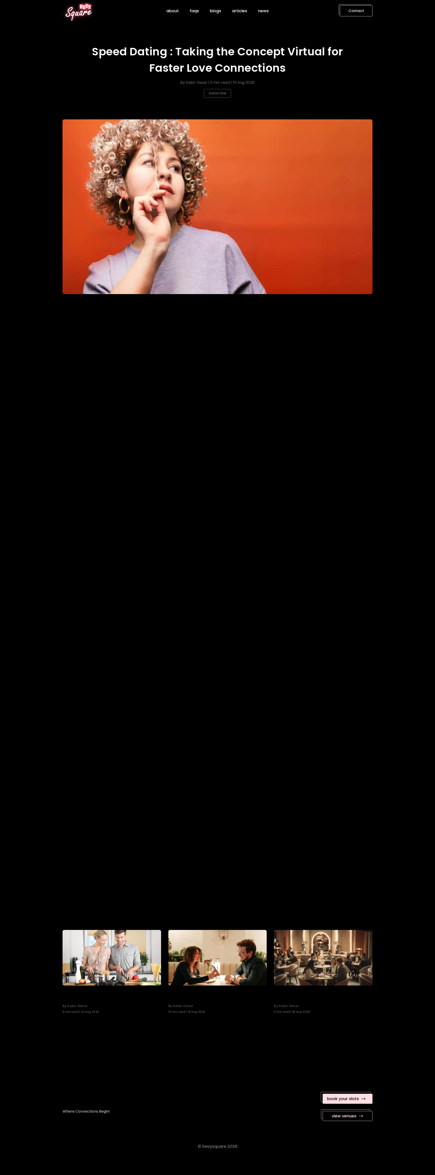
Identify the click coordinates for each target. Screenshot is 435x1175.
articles (239, 11)
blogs (215, 11)
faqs (194, 11)
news (263, 11)
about (172, 11)
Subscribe (217, 93)
